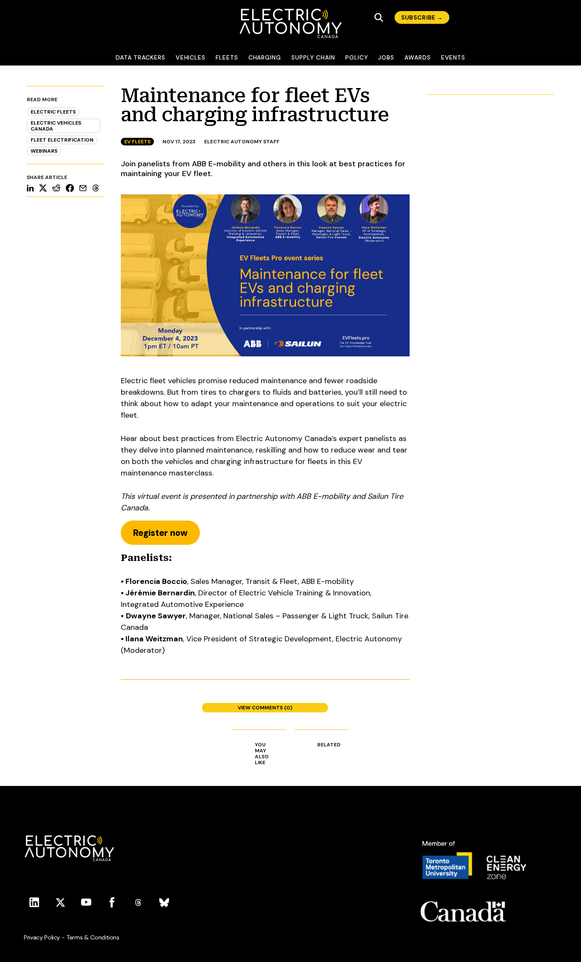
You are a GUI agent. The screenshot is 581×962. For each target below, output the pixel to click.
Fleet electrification (62, 140)
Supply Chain (313, 57)
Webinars (44, 151)
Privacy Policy (42, 937)
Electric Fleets (53, 111)
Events (453, 57)
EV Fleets (137, 141)
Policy (356, 57)
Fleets (227, 57)
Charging (264, 57)
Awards (417, 57)
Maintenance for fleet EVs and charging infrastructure (255, 105)
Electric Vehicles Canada (56, 126)
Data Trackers (140, 57)
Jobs (386, 57)
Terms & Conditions (93, 937)
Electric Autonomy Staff (241, 142)
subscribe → (422, 17)
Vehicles (190, 57)
